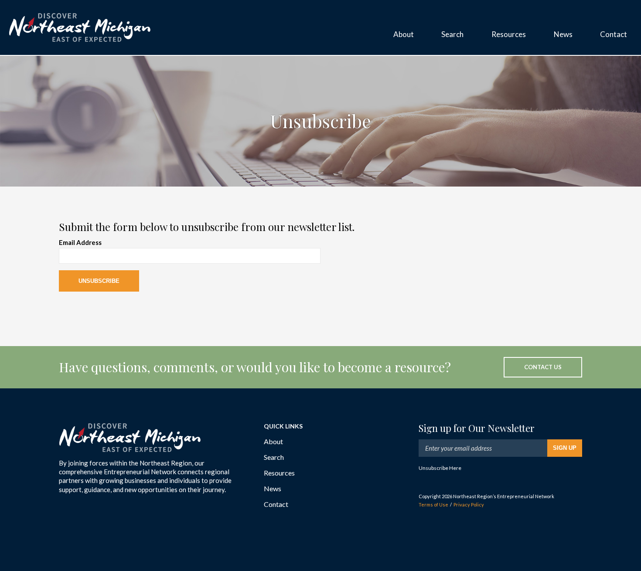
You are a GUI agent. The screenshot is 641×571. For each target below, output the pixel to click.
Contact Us (543, 367)
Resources (279, 473)
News (272, 488)
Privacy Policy (468, 504)
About (273, 441)
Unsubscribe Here (440, 468)
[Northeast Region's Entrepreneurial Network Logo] (80, 27)
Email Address (80, 242)
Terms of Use (433, 504)
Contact (276, 504)
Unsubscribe (98, 281)
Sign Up (564, 448)
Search (274, 457)
